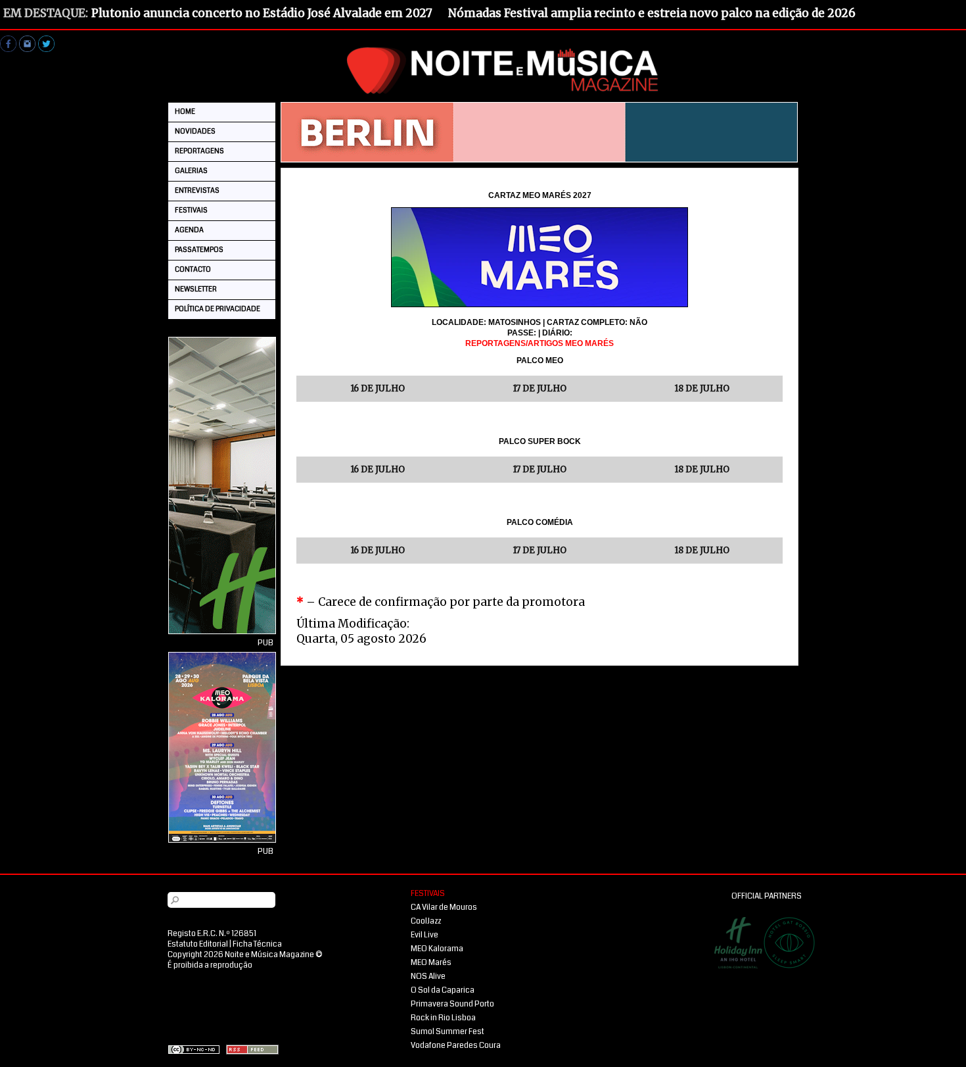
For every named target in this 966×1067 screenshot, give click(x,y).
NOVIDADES (195, 131)
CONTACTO (193, 269)
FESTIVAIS (191, 210)
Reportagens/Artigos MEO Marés (539, 343)
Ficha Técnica (257, 944)
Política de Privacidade (217, 309)
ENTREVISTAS (197, 190)
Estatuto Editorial (198, 944)
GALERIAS (191, 171)
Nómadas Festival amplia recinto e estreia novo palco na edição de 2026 (652, 13)
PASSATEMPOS (199, 250)
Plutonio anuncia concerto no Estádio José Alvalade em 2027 (261, 13)
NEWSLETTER (196, 289)
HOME (185, 111)
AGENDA (189, 230)
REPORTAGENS (199, 151)
